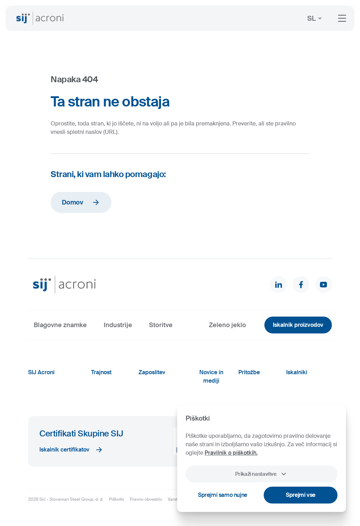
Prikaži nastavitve (255, 474)
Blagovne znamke (60, 325)
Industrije (118, 325)
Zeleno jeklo (227, 325)
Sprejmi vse (300, 495)
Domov (72, 202)
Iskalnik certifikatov (64, 449)
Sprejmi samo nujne (222, 495)
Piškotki (116, 499)
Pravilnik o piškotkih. (231, 452)
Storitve (161, 325)
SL (311, 18)
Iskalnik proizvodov (298, 325)
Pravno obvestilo (146, 499)
